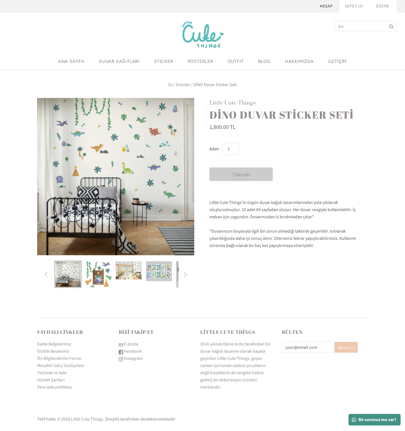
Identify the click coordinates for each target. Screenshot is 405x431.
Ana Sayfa (71, 61)
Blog (264, 61)
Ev (170, 85)
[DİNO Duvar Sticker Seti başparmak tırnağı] (68, 274)
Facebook (132, 351)
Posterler (200, 61)
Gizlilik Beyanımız (53, 351)
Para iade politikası (54, 387)
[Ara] (391, 26)
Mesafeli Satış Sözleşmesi (60, 366)
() (354, 6)
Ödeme (383, 6)
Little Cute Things (232, 102)
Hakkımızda (299, 61)
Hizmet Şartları (51, 380)
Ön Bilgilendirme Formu (59, 358)
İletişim (337, 61)
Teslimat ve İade (52, 373)
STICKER (163, 61)
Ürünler (183, 85)
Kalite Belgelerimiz (54, 344)
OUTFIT (236, 61)
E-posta (130, 344)
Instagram (133, 358)
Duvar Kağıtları (119, 61)
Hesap (326, 6)
